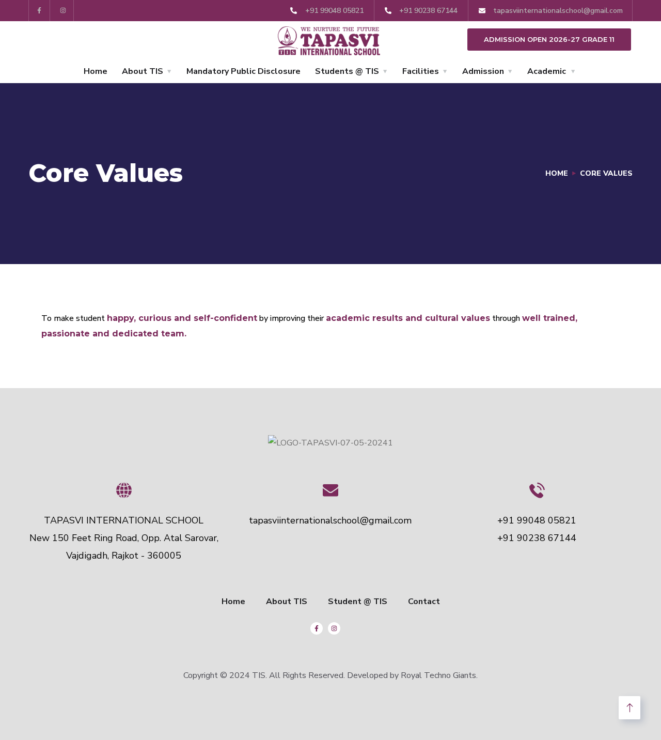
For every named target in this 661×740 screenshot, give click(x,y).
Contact (424, 601)
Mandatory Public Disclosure (243, 71)
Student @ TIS (357, 601)
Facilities (420, 71)
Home (95, 71)
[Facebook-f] (39, 10)
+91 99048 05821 (536, 520)
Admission (483, 71)
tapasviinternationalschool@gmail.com (330, 520)
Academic (546, 71)
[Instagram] (63, 10)
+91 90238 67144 (536, 538)
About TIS (142, 71)
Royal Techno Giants (438, 675)
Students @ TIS (347, 71)
